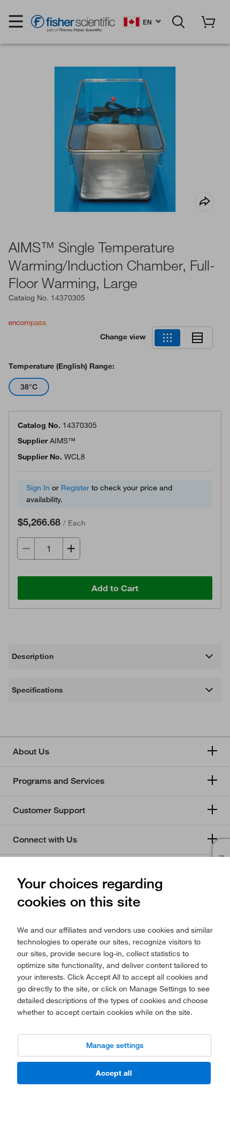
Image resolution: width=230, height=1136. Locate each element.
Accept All (114, 1073)
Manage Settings (114, 1045)
